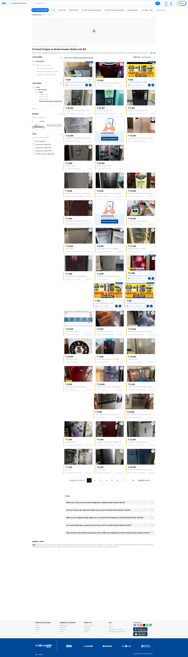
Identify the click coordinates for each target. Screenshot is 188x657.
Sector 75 (43, 94)
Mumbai (37, 627)
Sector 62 (43, 97)
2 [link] (94, 480)
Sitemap (111, 627)
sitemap (41, 654)
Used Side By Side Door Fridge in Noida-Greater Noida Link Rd (61, 547)
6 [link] (117, 480)
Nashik (61, 631)
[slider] (33, 127)
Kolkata (37, 625)
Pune (36, 631)
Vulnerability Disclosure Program (117, 631)
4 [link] (106, 480)
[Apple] (140, 635)
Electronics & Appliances (43, 46)
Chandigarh (63, 629)
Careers (86, 631)
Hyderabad (63, 627)
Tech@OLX (87, 629)
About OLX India (88, 625)
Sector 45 (43, 99)
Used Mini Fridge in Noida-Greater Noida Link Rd (101, 547)
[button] (30, 3)
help (36, 654)
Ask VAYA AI (87, 627)
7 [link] (123, 480)
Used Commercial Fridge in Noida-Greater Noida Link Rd (98, 545)
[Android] (140, 631)
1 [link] (89, 480)
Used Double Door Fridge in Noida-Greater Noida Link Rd (57, 545)
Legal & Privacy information (116, 629)
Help (110, 625)
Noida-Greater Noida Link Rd (50, 101)
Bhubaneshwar (64, 625)
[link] (145, 480)
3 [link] (100, 480)
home (33, 46)
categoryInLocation (61, 46)
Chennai (37, 629)
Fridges (53, 46)
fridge (44, 14)
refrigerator (50, 14)
